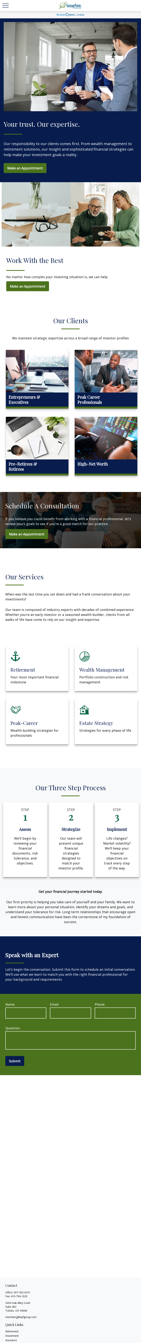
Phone (100, 1004)
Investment (12, 1335)
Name (10, 1004)
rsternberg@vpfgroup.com (21, 1317)
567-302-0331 (22, 1292)
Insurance (11, 1340)
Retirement (12, 1331)
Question (12, 1028)
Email (54, 1004)
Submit (15, 1061)
